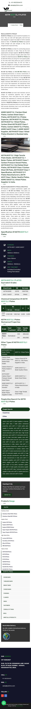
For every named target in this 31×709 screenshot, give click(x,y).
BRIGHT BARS (7, 585)
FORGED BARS (7, 589)
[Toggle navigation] (28, 9)
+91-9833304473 (16, 2)
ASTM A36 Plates (6, 551)
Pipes (4, 613)
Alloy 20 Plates (6, 543)
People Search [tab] (7, 409)
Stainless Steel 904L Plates (9, 513)
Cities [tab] (5, 416)
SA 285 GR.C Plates (7, 569)
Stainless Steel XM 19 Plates (9, 516)
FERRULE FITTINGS (8, 609)
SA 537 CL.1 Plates (8, 571)
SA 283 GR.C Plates (7, 566)
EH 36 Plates (5, 559)
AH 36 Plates (5, 554)
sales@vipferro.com (16, 5)
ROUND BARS (6, 577)
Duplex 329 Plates (7, 522)
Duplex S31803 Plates (8, 527)
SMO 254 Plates (6, 545)
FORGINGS (6, 593)
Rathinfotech (19, 705)
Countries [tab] (6, 413)
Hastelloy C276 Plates (8, 540)
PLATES (6, 507)
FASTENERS (6, 605)
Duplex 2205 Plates (7, 524)
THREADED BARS (8, 581)
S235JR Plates (6, 561)
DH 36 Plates (5, 556)
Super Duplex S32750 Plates (9, 529)
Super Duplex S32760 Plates (9, 532)
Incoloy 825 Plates (7, 538)
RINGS (5, 601)
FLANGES (6, 597)
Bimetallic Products (9, 617)
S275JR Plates (6, 564)
